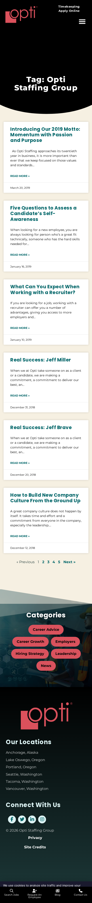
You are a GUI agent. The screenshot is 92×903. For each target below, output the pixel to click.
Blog (58, 894)
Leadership (65, 654)
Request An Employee (34, 896)
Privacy (35, 838)
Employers (65, 641)
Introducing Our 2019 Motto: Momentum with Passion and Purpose (45, 134)
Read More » (20, 176)
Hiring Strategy (30, 654)
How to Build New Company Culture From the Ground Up (45, 498)
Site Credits (35, 847)
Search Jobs (11, 894)
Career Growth (30, 641)
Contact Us (80, 894)
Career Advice (46, 629)
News (46, 666)
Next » (69, 562)
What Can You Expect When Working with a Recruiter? (44, 289)
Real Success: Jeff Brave (41, 427)
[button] (82, 21)
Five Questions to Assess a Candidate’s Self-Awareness (43, 213)
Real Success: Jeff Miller (40, 360)
